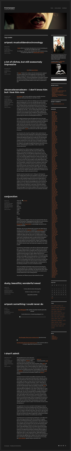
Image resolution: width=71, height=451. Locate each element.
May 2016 (53, 113)
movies (62, 314)
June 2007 (53, 224)
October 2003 (54, 272)
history (8, 311)
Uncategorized (6, 97)
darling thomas (62, 307)
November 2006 (54, 232)
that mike (56, 322)
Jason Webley (19, 96)
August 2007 (54, 222)
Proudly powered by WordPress (15, 445)
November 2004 (54, 258)
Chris (44, 385)
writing (60, 325)
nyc (11, 204)
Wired (19, 73)
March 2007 (54, 227)
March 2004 (54, 267)
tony (10, 205)
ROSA (28, 70)
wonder (8, 51)
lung (52, 314)
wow (13, 312)
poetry (52, 318)
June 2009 (53, 198)
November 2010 (54, 179)
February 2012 (54, 163)
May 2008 (53, 212)
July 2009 (53, 197)
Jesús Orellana (35, 70)
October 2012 (54, 154)
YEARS (18, 48)
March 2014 (54, 135)
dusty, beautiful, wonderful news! (22, 283)
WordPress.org (54, 339)
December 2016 (54, 112)
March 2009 (54, 201)
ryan (7, 363)
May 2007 (53, 225)
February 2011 (54, 176)
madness (9, 102)
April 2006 (54, 239)
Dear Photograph (22, 309)
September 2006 (55, 234)
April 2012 (53, 160)
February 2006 (54, 242)
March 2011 (54, 175)
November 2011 (54, 166)
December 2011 (54, 165)
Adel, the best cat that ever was (57, 87)
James (44, 363)
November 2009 (54, 192)
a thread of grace (7, 99)
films (10, 71)
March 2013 (54, 148)
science (64, 320)
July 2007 (53, 223)
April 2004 (54, 266)
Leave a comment (7, 53)
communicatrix (58, 8)
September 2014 (54, 130)
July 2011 (53, 170)
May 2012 (53, 159)
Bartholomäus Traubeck (39, 52)
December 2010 (54, 178)
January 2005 (54, 256)
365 (52, 305)
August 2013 (54, 143)
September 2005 (55, 247)
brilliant (11, 203)
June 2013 (53, 145)
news (55, 316)
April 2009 (54, 200)
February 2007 (54, 228)
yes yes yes (6, 105)
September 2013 (54, 142)
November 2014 (54, 127)
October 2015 (54, 120)
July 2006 (53, 236)
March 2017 (54, 111)
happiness (6, 101)
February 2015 (54, 125)
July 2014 (53, 132)
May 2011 (53, 172)
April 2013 (53, 147)
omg (5, 205)
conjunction (10, 196)
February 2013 (54, 149)
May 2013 (53, 146)
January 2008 (54, 216)
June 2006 (53, 237)
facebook (60, 61)
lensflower (64, 8)
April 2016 (53, 114)
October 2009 (54, 193)
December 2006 (54, 231)
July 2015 (53, 122)
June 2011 (53, 171)
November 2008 (54, 205)
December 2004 (54, 257)
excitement (6, 291)
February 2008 (54, 215)
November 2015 (54, 119)
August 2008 (54, 209)
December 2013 (54, 138)
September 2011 (54, 168)
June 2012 (53, 158)
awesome (53, 307)
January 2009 (54, 203)
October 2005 (54, 246)
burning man (10, 290)
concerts (5, 100)
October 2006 (54, 233)
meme (55, 314)
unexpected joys (7, 104)
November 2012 (54, 153)
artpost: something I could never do (23, 304)
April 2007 (53, 226)
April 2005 (53, 253)
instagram (53, 62)
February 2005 (54, 255)
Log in (53, 335)
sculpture (5, 50)
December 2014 (54, 126)
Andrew (28, 360)
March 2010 (54, 188)
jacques (8, 362)
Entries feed (54, 336)
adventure (6, 290)
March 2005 (54, 254)
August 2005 (54, 248)
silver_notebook (22, 438)
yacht (27, 128)
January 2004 (54, 269)
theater (7, 205)
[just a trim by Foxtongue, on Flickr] (35, 208)
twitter (63, 61)
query (59, 318)
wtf (62, 325)
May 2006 (53, 238)
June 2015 (53, 123)
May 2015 (53, 124)
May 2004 (53, 265)
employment (53, 309)
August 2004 (54, 261)
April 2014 (53, 134)
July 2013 (53, 144)
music (7, 49)
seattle (52, 322)
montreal (58, 314)
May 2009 (53, 199)
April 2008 (54, 213)
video (57, 325)
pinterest (56, 62)
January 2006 (54, 243)
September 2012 (54, 155)
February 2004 (54, 268)
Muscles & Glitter (55, 89)
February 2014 (54, 136)
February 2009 (54, 202)
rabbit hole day (53, 320)
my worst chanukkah (55, 88)
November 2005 (54, 245)
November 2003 (54, 271)
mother (42, 372)
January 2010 (54, 190)
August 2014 (54, 131)
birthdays (57, 307)
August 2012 (54, 156)
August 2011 (54, 169)
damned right (10, 100)
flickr (11, 361)
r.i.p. (62, 318)
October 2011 (54, 167)
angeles (55, 305)
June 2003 (53, 277)
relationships (60, 320)
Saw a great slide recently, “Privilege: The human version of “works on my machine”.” (59, 92)
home (52, 8)
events (5, 204)
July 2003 (53, 276)
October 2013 (54, 141)
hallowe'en (59, 311)
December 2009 (54, 191)
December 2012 (54, 152)
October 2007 (54, 220)
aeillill (47, 360)
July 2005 (53, 249)
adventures (6, 203)
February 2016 (54, 115)
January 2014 (54, 137)
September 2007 (55, 221)
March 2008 (54, 214)
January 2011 (54, 177)
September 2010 (54, 181)
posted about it (40, 230)
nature (9, 49)
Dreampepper (9, 8)
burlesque (8, 360)
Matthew (21, 370)
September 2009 (55, 194)
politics (56, 318)
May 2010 (53, 186)
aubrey (5, 360)
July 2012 (53, 157)
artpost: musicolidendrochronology (23, 42)
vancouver (53, 325)
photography (6, 312)
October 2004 (54, 259)
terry (9, 363)
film (64, 309)
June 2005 (53, 250)
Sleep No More (28, 224)
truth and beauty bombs (8, 206)
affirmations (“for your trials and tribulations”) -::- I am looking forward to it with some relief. (59, 95)
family (61, 309)
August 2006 (54, 235)
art (4, 49)
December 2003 (54, 270)
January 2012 (54, 164)
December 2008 (54, 204)
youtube (52, 327)
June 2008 (53, 211)
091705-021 (39, 359)
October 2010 (54, 180)
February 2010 (54, 189)
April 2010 (53, 187)
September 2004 (55, 260)
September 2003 (55, 273)
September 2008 (55, 208)
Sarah (45, 370)
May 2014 (53, 133)
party (58, 316)
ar (10, 99)
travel (12, 205)
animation (6, 71)
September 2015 (54, 121)
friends (5, 362)
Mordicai (29, 230)
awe (9, 203)
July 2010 (53, 183)
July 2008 (53, 210)
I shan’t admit (11, 353)
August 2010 (54, 182)
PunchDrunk (19, 224)
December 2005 (54, 244)
